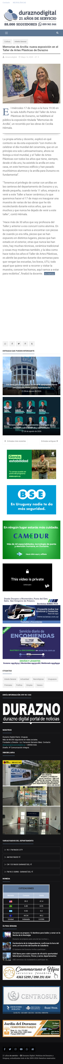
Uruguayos (52, 679)
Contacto (6, 3)
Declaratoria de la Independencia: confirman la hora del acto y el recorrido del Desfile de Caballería (36, 944)
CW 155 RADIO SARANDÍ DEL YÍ (19, 864)
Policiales (8, 685)
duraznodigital (11, 57)
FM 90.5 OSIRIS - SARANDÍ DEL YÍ (19, 872)
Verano (39, 685)
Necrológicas (38, 679)
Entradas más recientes (16, 441)
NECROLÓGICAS (19, 3)
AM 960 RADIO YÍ (13, 857)
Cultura (7, 42)
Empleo (30, 685)
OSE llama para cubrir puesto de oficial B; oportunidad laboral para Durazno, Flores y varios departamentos (35, 955)
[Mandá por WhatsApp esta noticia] (5, 343)
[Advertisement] (31, 307)
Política (19, 685)
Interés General (20, 42)
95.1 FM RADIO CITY (14, 850)
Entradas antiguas (48, 441)
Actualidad (24, 679)
